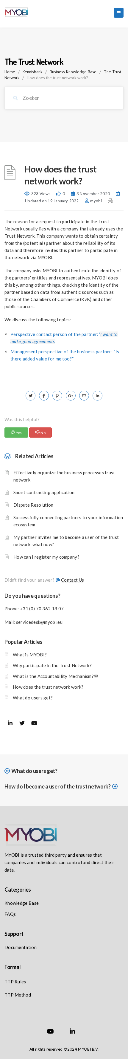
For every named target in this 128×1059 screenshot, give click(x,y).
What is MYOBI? (30, 654)
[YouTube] (50, 1032)
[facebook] (44, 395)
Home (9, 71)
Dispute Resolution (33, 505)
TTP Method (17, 994)
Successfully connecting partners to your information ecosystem (68, 521)
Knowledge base (21, 903)
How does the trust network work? (48, 687)
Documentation (20, 947)
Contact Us (72, 580)
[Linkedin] (72, 1032)
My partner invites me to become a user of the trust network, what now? (66, 540)
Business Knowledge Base (73, 71)
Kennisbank (32, 71)
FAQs (10, 914)
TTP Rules (15, 981)
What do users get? (33, 697)
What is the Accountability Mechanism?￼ (55, 676)
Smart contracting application (44, 492)
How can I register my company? (46, 557)
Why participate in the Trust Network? (52, 665)
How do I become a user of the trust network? (57, 786)
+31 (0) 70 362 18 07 (42, 608)
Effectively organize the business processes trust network (64, 476)
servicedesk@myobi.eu (39, 622)
